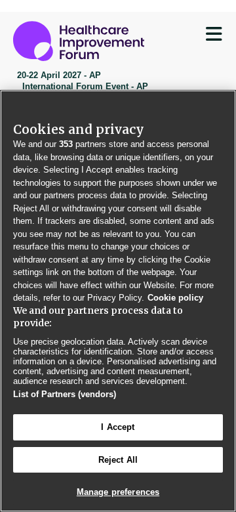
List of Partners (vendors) (64, 394)
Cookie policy (175, 298)
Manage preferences (118, 492)
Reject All (118, 460)
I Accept (117, 427)
